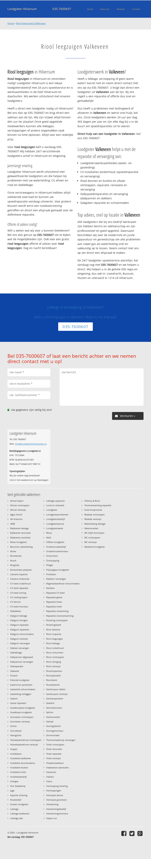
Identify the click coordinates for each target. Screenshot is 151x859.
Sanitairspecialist (54, 698)
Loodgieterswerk (54, 528)
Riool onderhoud (55, 648)
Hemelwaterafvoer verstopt (24, 744)
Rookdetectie (53, 684)
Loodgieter (51, 509)
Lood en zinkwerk (55, 505)
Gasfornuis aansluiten (21, 684)
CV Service (15, 601)
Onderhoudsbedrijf (56, 546)
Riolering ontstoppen (57, 620)
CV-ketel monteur (19, 606)
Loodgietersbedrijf (55, 519)
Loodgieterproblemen (57, 514)
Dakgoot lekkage (18, 615)
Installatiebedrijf (18, 776)
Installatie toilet (18, 772)
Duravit (14, 675)
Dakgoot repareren (19, 629)
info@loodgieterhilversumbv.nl (31, 443)
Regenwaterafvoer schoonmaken (63, 583)
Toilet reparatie (53, 753)
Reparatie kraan (54, 601)
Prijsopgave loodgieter (57, 569)
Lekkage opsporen (55, 500)
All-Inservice (16, 519)
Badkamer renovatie (20, 532)
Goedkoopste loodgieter (22, 707)
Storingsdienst (53, 726)
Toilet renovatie (54, 749)
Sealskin (50, 703)
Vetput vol (51, 818)
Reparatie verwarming (57, 611)
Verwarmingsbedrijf (56, 808)
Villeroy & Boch (92, 500)
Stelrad (49, 721)
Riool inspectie (53, 634)
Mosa (49, 532)
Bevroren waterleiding (21, 546)
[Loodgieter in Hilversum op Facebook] (124, 833)
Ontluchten (52, 555)
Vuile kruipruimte (93, 509)
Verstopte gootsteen (56, 799)
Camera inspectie (19, 574)
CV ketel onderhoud (20, 583)
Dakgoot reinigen (19, 620)
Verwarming (52, 804)
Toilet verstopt (53, 758)
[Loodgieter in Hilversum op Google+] (140, 833)
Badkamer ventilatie (20, 537)
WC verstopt (90, 542)
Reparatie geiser (54, 597)
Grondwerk (16, 730)
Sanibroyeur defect (55, 689)
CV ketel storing (18, 592)
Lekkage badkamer (19, 813)
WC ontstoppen (92, 537)
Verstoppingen (53, 790)
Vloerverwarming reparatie (97, 505)
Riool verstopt (53, 666)
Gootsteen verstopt (20, 721)
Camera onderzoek (19, 578)
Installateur (16, 753)
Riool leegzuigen (54, 638)
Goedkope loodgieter (21, 712)
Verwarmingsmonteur (57, 813)
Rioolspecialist (53, 675)
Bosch (13, 560)
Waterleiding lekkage (94, 523)
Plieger (49, 565)
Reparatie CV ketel (55, 592)
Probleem (51, 574)
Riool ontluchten (54, 652)
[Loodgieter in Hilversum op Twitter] (132, 833)
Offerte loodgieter (55, 542)
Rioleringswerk (53, 624)
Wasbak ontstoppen (94, 514)
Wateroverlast (91, 528)
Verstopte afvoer (54, 795)
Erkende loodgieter (19, 680)
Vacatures (51, 772)
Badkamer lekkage (19, 528)
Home (10, 23)
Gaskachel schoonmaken (22, 689)
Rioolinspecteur (54, 671)
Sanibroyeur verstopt (57, 694)
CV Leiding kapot (19, 597)
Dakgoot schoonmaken (22, 634)
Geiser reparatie (18, 703)
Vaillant (50, 776)
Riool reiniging (53, 661)
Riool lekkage (53, 643)
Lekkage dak (16, 818)
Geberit (14, 698)
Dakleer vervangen (19, 648)
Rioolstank (51, 680)
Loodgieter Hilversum (22, 9)
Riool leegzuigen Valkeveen (31, 23)
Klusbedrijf (15, 799)
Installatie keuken (19, 767)
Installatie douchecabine (22, 763)
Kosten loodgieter (19, 804)
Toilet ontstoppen (55, 744)
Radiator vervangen (56, 578)
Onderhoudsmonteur (57, 551)
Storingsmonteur (54, 730)
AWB (12, 523)
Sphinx (49, 712)
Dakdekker (15, 611)
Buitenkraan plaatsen (21, 569)
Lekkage (14, 808)
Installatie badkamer (20, 758)
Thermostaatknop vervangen (61, 740)
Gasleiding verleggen (20, 694)
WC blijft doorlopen (94, 532)
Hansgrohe (15, 735)
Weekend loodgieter (94, 546)
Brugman (14, 565)
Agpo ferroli (16, 514)
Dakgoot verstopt (19, 638)
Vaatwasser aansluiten (57, 767)
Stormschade (52, 735)
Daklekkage (16, 652)
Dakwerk (14, 671)
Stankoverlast (53, 717)
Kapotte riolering (18, 795)
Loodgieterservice (55, 523)
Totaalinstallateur (55, 763)
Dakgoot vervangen (20, 643)
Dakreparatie (16, 666)
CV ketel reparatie (19, 588)
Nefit (48, 537)
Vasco (49, 781)
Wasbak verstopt (92, 519)
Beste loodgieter (18, 542)
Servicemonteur (54, 707)
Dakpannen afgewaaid (21, 657)
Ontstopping (52, 560)
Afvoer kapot (16, 500)
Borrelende (15, 555)
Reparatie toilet (54, 606)
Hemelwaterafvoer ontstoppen (25, 740)
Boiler (13, 551)
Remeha (50, 588)
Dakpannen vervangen (21, 661)
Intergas (14, 781)
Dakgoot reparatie (19, 624)
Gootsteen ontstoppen (21, 717)
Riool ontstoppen (55, 657)
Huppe (13, 749)
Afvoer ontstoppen (19, 505)
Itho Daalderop (18, 786)
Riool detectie (53, 629)
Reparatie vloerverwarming (60, 615)
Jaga (12, 790)
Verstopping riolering (57, 786)
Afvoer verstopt (18, 509)
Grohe (13, 726)
